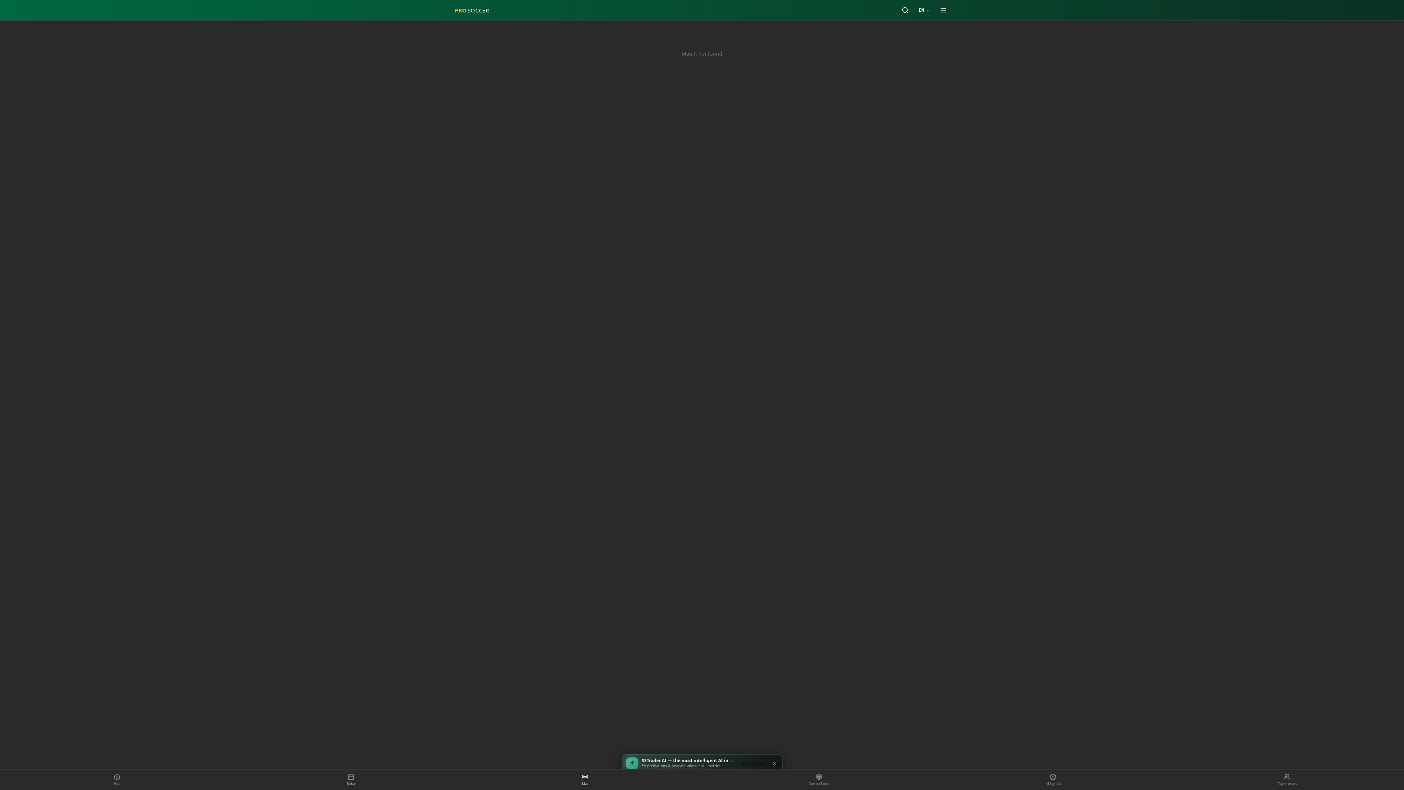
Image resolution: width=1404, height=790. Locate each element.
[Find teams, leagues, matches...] (905, 10)
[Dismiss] (774, 763)
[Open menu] (943, 10)
